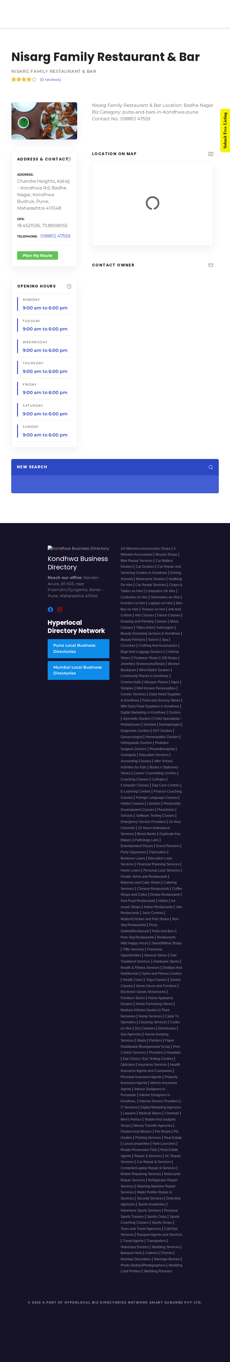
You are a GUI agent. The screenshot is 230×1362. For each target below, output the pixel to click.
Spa (165, 646)
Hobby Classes (133, 810)
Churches (128, 653)
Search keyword (30, 481)
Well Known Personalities (156, 695)
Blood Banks (147, 841)
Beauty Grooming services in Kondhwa (150, 640)
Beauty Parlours (133, 646)
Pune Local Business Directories (74, 655)
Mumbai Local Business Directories (77, 677)
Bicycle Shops (167, 561)
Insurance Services (153, 1072)
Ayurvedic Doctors (137, 725)
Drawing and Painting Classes (144, 628)
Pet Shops (163, 1138)
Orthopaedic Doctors (137, 750)
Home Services (151, 1023)
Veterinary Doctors (135, 1254)
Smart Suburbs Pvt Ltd (175, 1309)
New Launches (164, 1151)
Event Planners (168, 853)
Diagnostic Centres (136, 737)
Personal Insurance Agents (141, 1084)
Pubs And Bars (163, 938)
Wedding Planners (158, 1278)
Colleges (159, 786)
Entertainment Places (137, 853)
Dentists (150, 732)
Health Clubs (133, 986)
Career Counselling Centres (155, 780)
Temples (127, 695)
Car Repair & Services (154, 1169)
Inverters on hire (133, 610)
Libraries (154, 810)
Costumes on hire (134, 604)
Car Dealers (145, 574)
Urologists (129, 762)
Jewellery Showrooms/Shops (143, 671)
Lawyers (130, 1120)
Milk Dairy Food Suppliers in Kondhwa (150, 713)
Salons (154, 646)
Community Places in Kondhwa (144, 683)
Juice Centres (153, 920)
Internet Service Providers (159, 1108)
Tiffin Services (134, 956)
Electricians (167, 1035)
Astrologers (166, 634)
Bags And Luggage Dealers (142, 658)
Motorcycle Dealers (151, 586)
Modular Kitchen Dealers (140, 1017)
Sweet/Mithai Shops (166, 950)
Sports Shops (162, 1230)
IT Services (129, 1114)
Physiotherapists (163, 756)
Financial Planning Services (158, 871)
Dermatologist (170, 732)
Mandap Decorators (136, 1266)
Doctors (175, 719)
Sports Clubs (157, 1223)
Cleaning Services (153, 1029)
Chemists (172, 1120)
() (50, 67)
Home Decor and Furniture (157, 993)
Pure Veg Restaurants (138, 944)
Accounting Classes (136, 768)
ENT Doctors (163, 737)
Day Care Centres (166, 792)
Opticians (128, 1072)
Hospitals (174, 1059)
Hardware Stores (166, 968)
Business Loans (133, 865)
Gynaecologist (132, 744)
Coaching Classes (135, 786)
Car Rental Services (151, 592)
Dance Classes (169, 622)
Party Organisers (134, 859)
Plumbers (156, 1059)
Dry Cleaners (145, 1035)
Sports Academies (152, 1211)
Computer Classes (135, 792)
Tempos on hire (154, 616)
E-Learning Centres (136, 798)
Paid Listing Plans (100, 7)
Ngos (175, 689)
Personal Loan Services (162, 877)
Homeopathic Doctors (163, 744)
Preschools (166, 816)
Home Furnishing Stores (155, 1011)
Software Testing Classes (155, 823)
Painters (156, 1047)
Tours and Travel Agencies (141, 1235)
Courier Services (134, 701)
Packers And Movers (137, 1138)
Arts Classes (145, 622)
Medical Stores (150, 1120)
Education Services (154, 762)
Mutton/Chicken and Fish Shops (145, 926)
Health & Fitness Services (140, 974)
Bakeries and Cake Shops (141, 889)
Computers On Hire (161, 598)
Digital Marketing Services (164, 7)
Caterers (152, 1260)
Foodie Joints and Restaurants (144, 883)
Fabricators (158, 859)
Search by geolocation (141, 481)
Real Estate (173, 1144)
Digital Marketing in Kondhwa (143, 719)
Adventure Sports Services (141, 1217)
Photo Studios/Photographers (143, 1272)
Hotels (163, 907)
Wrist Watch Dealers (155, 677)
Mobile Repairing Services (141, 1181)
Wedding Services (166, 1254)
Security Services (150, 1205)
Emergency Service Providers (144, 829)
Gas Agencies (131, 1041)
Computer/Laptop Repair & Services (148, 1175)
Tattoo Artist (145, 634)
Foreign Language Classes (157, 804)
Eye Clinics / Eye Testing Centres (148, 1065)
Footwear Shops (146, 665)
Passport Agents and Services (159, 1242)
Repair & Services (148, 1163)
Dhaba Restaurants (165, 902)
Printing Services (148, 1144)
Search (179, 481)
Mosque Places (156, 689)
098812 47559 (55, 223)
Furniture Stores (133, 1005)
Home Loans (131, 877)
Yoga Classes (157, 986)
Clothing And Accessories (158, 653)
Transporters (157, 1248)
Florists (167, 1260)
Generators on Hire (166, 604)
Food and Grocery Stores (161, 707)
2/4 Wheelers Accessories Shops (146, 555)
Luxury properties (136, 1151)
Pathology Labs (147, 847)
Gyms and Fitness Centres (162, 981)
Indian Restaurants (159, 914)
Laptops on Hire (161, 610)
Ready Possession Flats (139, 1157)
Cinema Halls (131, 689)
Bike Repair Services (137, 567)
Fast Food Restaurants (138, 907)
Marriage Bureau (167, 1266)
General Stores (156, 962)
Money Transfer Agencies (153, 1132)
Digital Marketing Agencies (161, 1114)
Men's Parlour (131, 1126)
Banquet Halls (132, 1260)
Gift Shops (170, 665)
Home (59, 7)
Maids (142, 1047)
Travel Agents (133, 1248)
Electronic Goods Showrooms (144, 999)
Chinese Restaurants (153, 895)
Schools (127, 823)
